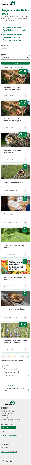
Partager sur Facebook (11, 372)
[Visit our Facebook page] (3, 460)
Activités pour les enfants (12, 27)
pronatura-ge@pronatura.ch (10, 420)
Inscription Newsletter (10, 436)
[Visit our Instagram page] (7, 460)
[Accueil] (8, 405)
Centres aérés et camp (11, 37)
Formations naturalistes (12, 40)
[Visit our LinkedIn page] (11, 460)
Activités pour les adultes (12, 35)
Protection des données (9, 451)
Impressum (4, 448)
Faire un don (7, 432)
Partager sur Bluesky (11, 369)
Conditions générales (8, 455)
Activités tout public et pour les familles (14, 31)
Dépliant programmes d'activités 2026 (15, 390)
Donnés (3, 54)
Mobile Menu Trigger (28, 4)
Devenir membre (8, 428)
